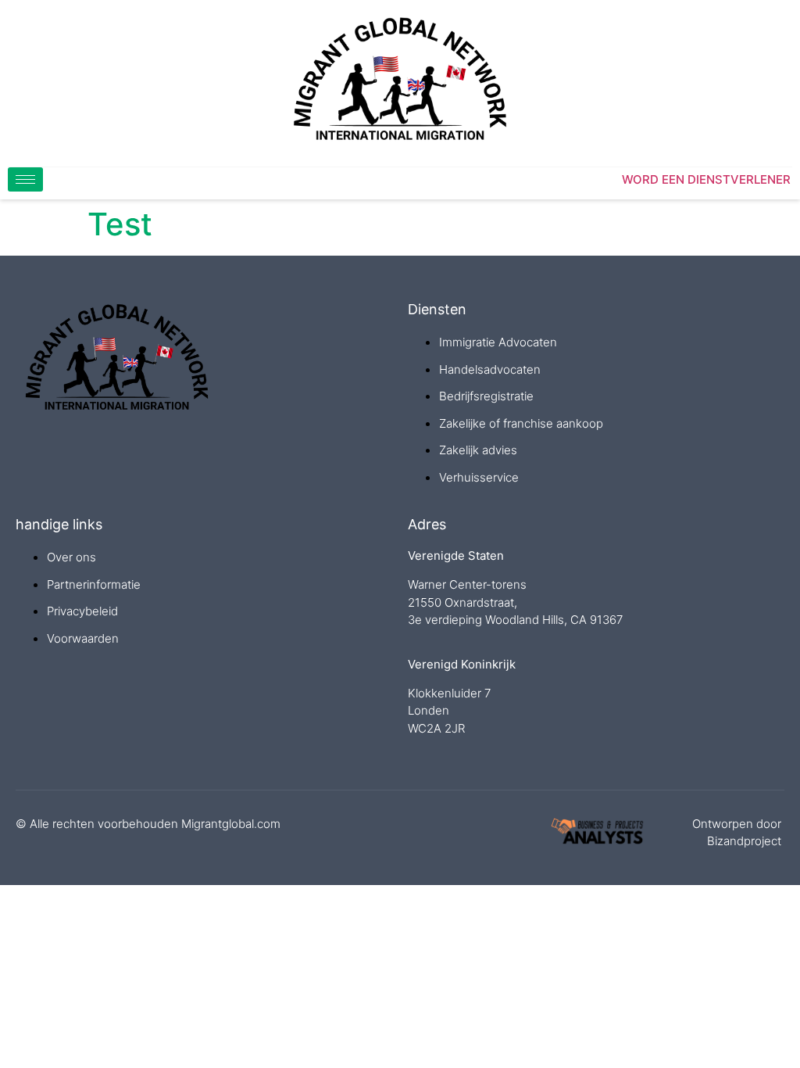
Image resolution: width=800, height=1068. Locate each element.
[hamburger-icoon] (25, 179)
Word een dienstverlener (706, 179)
